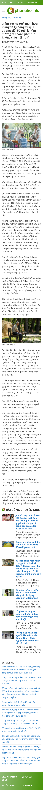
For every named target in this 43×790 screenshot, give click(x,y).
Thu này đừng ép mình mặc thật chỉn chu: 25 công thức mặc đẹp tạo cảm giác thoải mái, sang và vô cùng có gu (20, 712)
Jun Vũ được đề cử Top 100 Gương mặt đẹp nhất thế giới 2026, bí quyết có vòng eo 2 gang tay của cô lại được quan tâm (28, 522)
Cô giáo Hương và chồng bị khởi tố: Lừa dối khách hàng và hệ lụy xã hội (27, 615)
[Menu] (3, 10)
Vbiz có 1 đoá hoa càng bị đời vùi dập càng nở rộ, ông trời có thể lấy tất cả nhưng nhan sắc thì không (21, 749)
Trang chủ (6, 17)
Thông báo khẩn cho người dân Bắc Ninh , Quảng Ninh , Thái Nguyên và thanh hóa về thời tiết (27, 638)
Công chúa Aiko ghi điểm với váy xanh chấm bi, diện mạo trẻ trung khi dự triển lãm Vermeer (21, 680)
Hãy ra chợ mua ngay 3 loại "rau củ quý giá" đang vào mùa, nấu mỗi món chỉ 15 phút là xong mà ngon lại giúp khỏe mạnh (21, 760)
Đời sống (17, 17)
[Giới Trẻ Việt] (23, 10)
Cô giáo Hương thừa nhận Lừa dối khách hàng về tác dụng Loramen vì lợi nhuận (27, 594)
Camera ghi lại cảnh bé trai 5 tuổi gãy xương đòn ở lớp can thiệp (28, 545)
